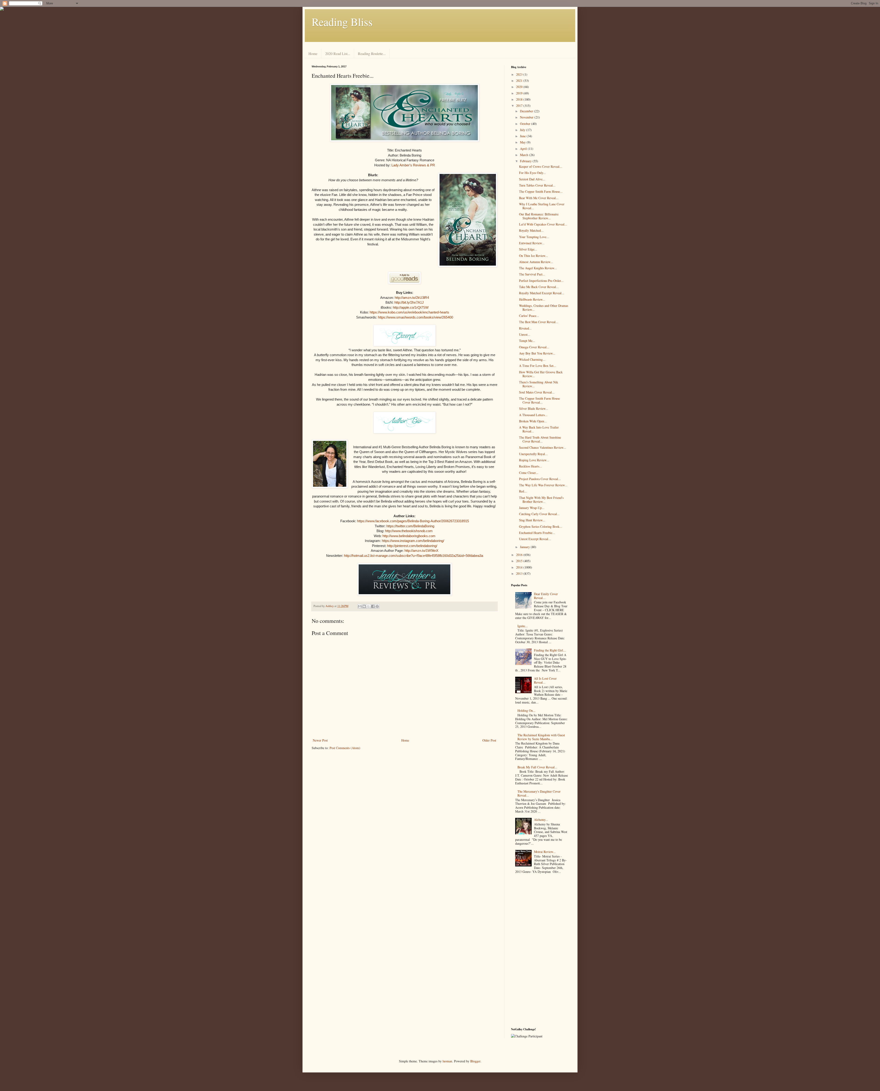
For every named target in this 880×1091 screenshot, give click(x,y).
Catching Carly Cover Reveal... (539, 514)
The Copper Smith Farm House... (541, 191)
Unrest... (524, 334)
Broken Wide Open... (533, 421)
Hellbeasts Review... (532, 299)
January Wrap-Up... (531, 508)
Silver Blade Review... (533, 408)
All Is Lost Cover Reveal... (545, 680)
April (524, 148)
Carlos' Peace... (529, 315)
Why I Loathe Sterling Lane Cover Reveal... (541, 206)
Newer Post (320, 740)
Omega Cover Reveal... (534, 347)
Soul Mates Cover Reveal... (537, 392)
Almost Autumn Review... (536, 262)
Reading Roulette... (372, 53)
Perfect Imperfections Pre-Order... (541, 280)
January (525, 547)
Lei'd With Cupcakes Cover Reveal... (543, 224)
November (527, 117)
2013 (519, 573)
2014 (519, 567)
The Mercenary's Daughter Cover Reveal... (539, 793)
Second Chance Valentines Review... (542, 447)
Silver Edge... (528, 249)
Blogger (475, 1061)
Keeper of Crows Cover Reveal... (540, 166)
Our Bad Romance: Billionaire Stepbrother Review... (538, 216)
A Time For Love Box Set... (537, 365)
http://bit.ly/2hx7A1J (409, 302)
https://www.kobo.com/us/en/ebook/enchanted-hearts (409, 312)
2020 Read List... (337, 53)
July (523, 130)
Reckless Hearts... (530, 466)
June (523, 136)
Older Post (489, 740)
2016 (519, 554)
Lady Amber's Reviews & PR (413, 165)
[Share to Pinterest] (377, 606)
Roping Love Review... (534, 460)
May (523, 142)
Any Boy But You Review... (537, 353)
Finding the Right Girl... (550, 650)
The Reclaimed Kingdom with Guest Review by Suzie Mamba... (541, 737)
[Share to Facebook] (373, 606)
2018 (519, 99)
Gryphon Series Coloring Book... (540, 526)
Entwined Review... (531, 243)
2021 (519, 80)
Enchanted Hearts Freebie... (537, 532)
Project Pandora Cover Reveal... (540, 479)
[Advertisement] (539, 951)
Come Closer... (528, 472)
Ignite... (522, 626)
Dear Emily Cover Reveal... (546, 596)
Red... (523, 491)
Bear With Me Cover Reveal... (538, 198)
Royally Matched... (531, 230)
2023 (519, 74)
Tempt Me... (527, 340)
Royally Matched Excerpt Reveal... (541, 293)
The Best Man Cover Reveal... (538, 322)
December (527, 111)
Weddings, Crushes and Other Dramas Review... (543, 307)
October (525, 123)
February (526, 161)
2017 (519, 105)
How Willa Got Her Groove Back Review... (541, 374)
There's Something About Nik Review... (538, 384)
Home (312, 53)
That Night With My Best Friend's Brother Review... (541, 499)
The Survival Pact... (532, 274)
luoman (447, 1061)
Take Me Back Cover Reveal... (539, 287)
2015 (519, 561)
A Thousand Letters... (533, 415)
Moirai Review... (545, 851)
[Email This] (360, 606)
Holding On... (526, 710)
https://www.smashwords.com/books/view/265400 (415, 317)
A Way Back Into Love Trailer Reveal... (539, 429)
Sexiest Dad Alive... (532, 179)
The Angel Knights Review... (538, 268)
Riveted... (525, 328)
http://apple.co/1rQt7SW (411, 307)
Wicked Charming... (532, 359)
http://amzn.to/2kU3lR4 (412, 298)
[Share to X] (368, 606)
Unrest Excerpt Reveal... (535, 539)
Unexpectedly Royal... (533, 454)
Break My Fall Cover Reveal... (537, 767)
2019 (519, 93)
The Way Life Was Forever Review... (543, 485)
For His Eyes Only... (532, 172)
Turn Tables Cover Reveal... (537, 185)
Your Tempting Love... (534, 237)
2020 (519, 87)
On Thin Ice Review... (533, 255)
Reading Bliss (342, 21)
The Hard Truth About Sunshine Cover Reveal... (540, 439)
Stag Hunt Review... (532, 520)
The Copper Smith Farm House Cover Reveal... (539, 400)
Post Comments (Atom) (345, 748)
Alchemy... (541, 819)
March (524, 155)
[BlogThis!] (364, 606)
